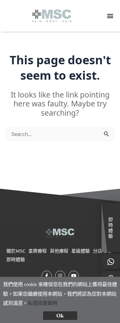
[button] (110, 16)
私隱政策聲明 (42, 303)
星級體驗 (80, 250)
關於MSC (15, 250)
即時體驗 (15, 259)
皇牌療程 (37, 250)
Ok (60, 316)
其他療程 (59, 250)
